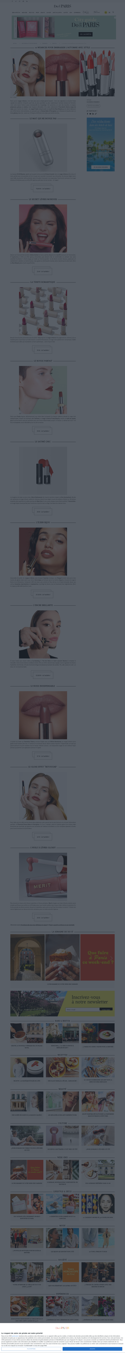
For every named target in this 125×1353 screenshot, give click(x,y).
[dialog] (62, 1338)
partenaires (15, 1336)
